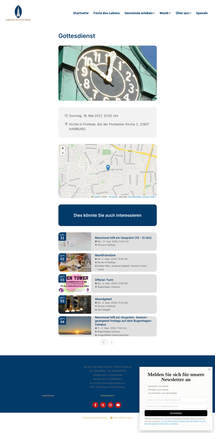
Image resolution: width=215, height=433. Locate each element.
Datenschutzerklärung (94, 417)
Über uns (182, 13)
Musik (164, 13)
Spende (202, 13)
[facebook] (95, 405)
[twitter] (103, 405)
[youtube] (118, 405)
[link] (139, 13)
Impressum (48, 395)
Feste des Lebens (106, 13)
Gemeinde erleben (138, 13)
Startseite (81, 13)
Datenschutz (107, 395)
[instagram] (110, 405)
